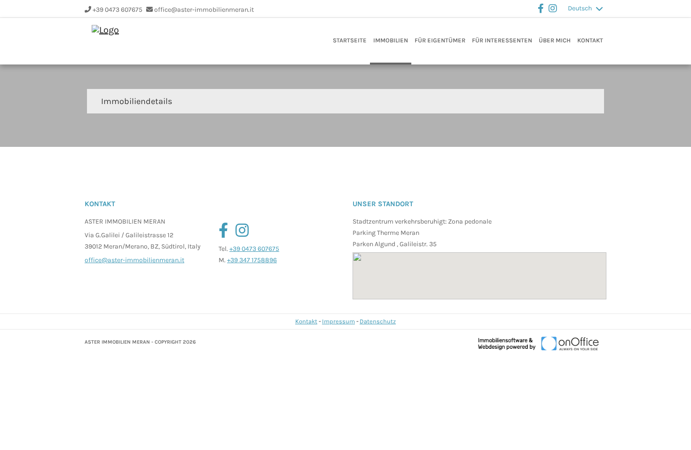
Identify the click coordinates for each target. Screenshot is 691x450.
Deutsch (580, 8)
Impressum (338, 321)
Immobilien (390, 40)
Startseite (350, 40)
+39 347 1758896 (252, 260)
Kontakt (590, 40)
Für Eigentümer (440, 40)
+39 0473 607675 (117, 10)
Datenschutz (378, 321)
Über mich (555, 40)
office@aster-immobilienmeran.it (204, 10)
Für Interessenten (502, 40)
